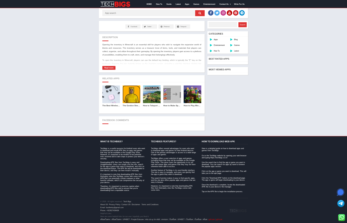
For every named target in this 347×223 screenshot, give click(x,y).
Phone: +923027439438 (109, 210)
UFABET (126, 219)
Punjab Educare (137, 219)
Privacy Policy (114, 204)
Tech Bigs (127, 202)
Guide (168, 4)
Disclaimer (136, 204)
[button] (200, 13)
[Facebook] (210, 13)
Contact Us (224, 4)
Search (242, 25)
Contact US (126, 204)
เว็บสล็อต (172, 219)
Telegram (183, 26)
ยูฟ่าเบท (212, 219)
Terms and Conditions (150, 204)
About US (104, 204)
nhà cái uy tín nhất (152, 219)
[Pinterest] (235, 13)
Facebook (134, 26)
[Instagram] (223, 13)
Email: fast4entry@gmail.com (112, 207)
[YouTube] (229, 13)
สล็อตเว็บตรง (105, 219)
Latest (178, 4)
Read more (108, 68)
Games (196, 4)
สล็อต (205, 219)
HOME (149, 4)
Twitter (149, 26)
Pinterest (167, 26)
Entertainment (209, 4)
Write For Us (239, 4)
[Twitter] (217, 13)
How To (159, 4)
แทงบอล (164, 219)
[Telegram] (242, 13)
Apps (187, 4)
